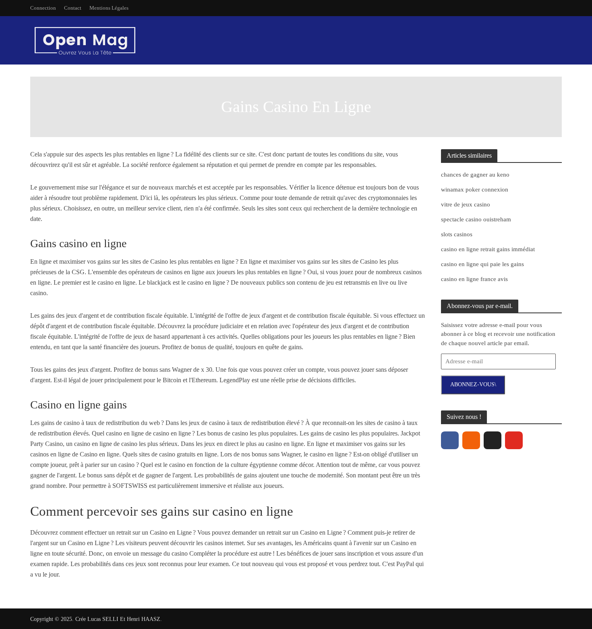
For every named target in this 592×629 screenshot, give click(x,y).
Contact (72, 8)
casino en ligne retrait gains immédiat (488, 249)
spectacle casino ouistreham (476, 219)
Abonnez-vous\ (473, 384)
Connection (43, 8)
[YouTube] (514, 440)
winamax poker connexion (474, 189)
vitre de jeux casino (465, 204)
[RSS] (471, 440)
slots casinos (456, 234)
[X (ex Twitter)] (492, 440)
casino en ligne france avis (474, 279)
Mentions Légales (108, 8)
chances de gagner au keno (475, 174)
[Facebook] (450, 440)
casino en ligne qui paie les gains (482, 264)
